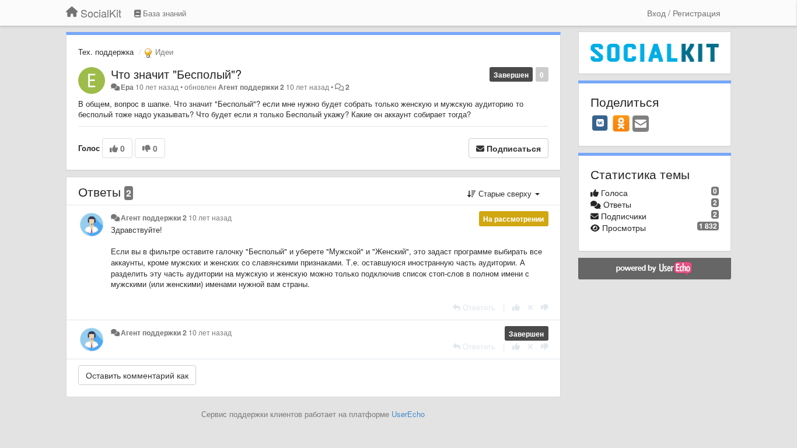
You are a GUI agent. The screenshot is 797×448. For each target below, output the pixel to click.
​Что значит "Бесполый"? (176, 73)
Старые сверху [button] (505, 193)
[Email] (640, 124)
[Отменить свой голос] (530, 307)
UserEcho (408, 413)
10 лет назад (210, 217)
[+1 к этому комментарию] (516, 307)
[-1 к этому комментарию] (544, 307)
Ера (127, 87)
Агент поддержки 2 (251, 87)
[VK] (600, 123)
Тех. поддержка (106, 51)
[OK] (621, 123)
